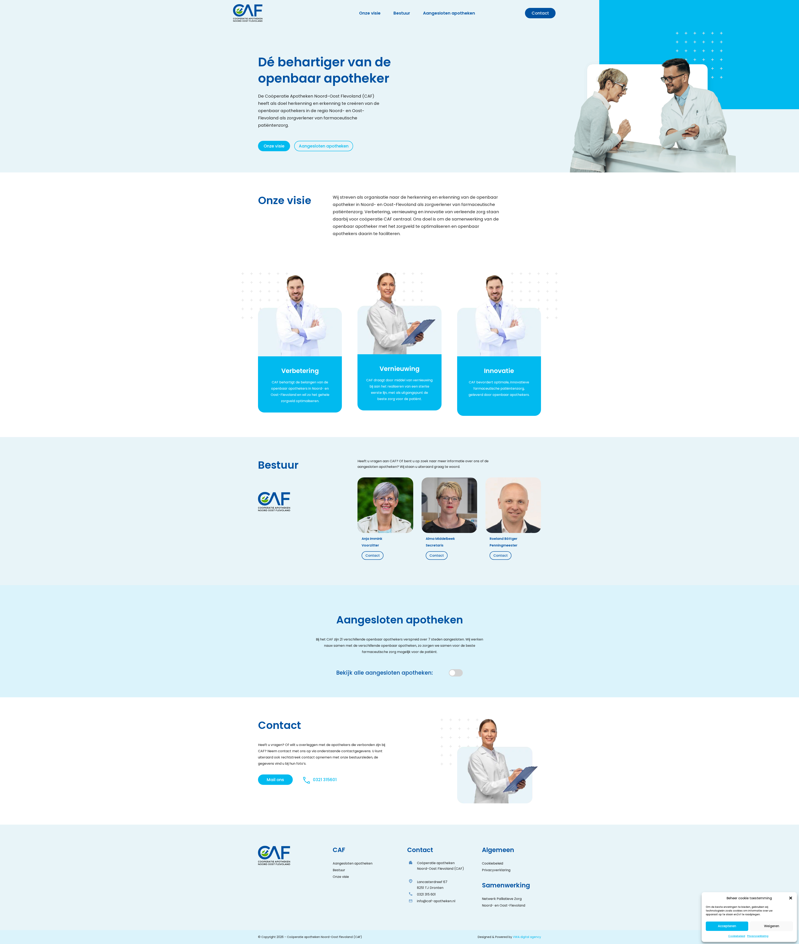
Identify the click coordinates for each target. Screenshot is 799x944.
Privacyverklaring (757, 936)
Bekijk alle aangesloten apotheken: (384, 672)
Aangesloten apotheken (449, 14)
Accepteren (727, 926)
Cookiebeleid (736, 936)
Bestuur (401, 14)
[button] (791, 898)
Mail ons (275, 780)
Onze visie (370, 14)
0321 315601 (325, 780)
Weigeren (771, 926)
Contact (540, 13)
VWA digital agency (527, 937)
